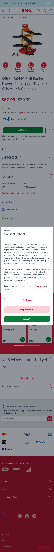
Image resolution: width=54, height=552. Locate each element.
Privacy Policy (39, 286)
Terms (6, 289)
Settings (27, 300)
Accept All (27, 319)
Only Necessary (27, 310)
